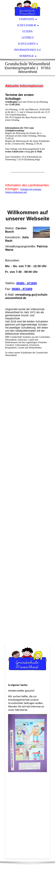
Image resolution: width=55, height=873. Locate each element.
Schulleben (26, 43)
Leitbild (27, 37)
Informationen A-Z (27, 49)
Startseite (26, 19)
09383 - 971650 (26, 283)
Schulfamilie (26, 25)
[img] (27, 8)
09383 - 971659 (22, 289)
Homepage (26, 55)
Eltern (27, 31)
